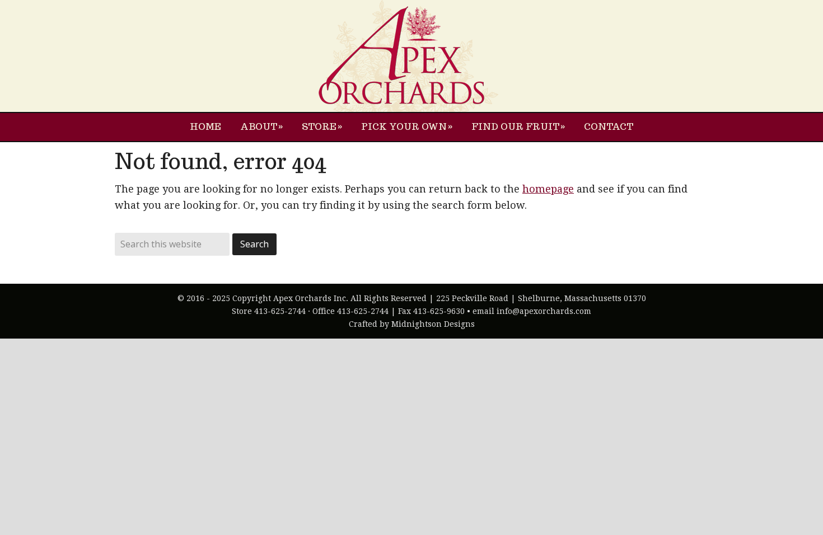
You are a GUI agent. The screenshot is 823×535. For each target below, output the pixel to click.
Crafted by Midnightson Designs (412, 324)
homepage (548, 189)
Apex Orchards (411, 56)
